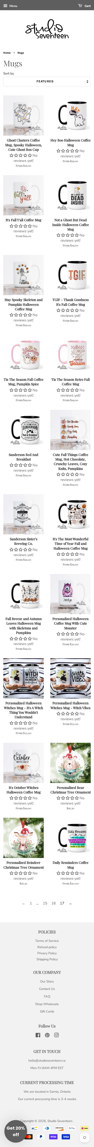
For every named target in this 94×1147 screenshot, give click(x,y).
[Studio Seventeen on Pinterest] (47, 1036)
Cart (87, 6)
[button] (21, 155)
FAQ (47, 996)
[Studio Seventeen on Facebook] (37, 1036)
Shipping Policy (47, 959)
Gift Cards (47, 1011)
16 (53, 903)
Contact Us (47, 989)
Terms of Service (47, 941)
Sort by (8, 73)
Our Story (47, 981)
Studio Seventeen (60, 1121)
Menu (13, 6)
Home (7, 53)
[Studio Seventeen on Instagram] (56, 1036)
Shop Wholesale (47, 1004)
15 (45, 903)
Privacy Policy (47, 953)
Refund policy (47, 947)
